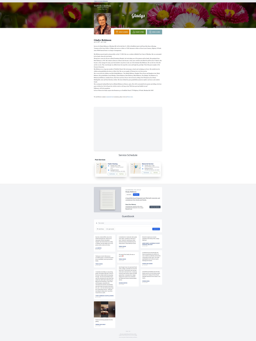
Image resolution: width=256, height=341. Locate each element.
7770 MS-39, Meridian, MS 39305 (117, 171)
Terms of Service (132, 335)
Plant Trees (121, 174)
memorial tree (110, 97)
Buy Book (136, 194)
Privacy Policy (124, 335)
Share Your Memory (155, 207)
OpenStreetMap (129, 337)
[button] (101, 167)
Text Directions (112, 174)
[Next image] (114, 309)
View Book (129, 194)
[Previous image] (95, 309)
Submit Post (156, 229)
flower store (130, 97)
